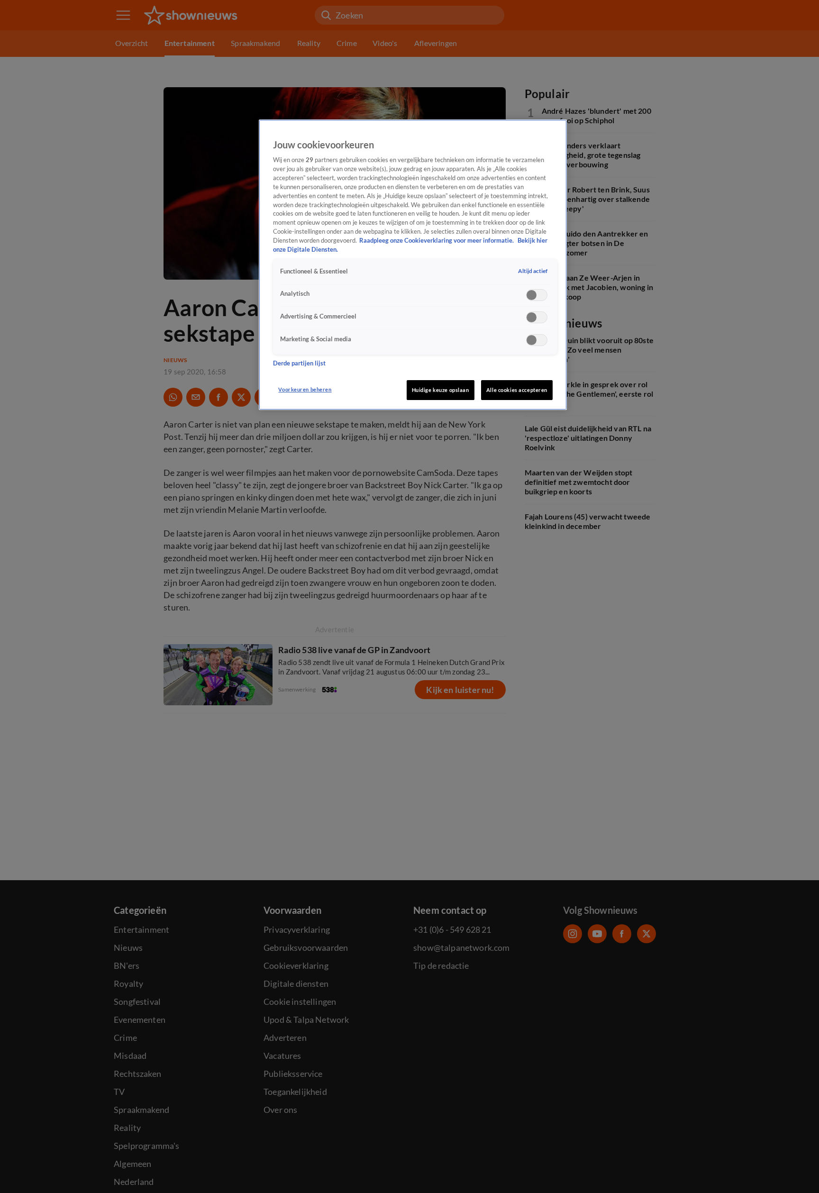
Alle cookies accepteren (516, 390)
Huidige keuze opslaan (440, 390)
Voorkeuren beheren (304, 389)
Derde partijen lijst (299, 363)
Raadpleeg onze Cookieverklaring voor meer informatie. (437, 240)
